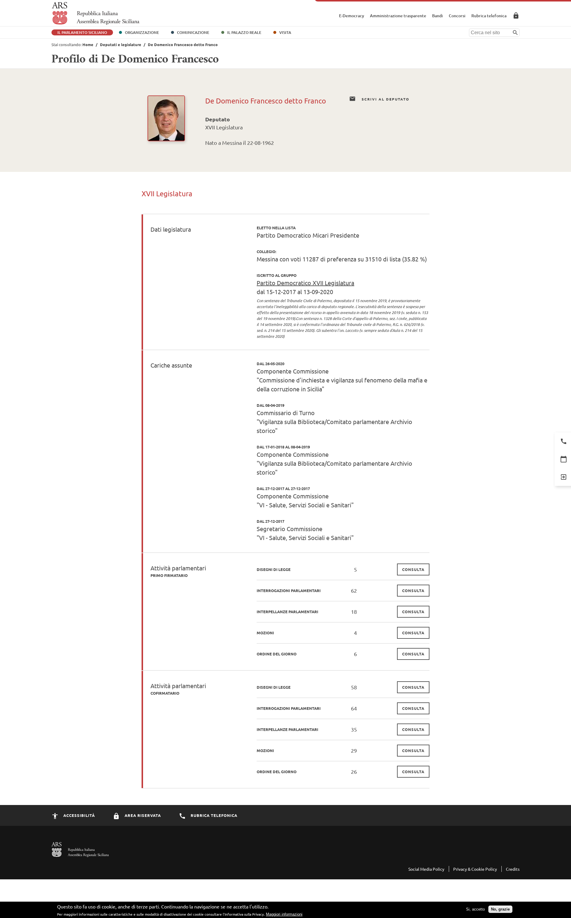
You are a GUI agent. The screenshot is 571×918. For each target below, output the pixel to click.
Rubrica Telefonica (213, 815)
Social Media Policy (426, 869)
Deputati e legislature (120, 44)
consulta (413, 569)
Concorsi (457, 15)
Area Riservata (516, 15)
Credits (513, 869)
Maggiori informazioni (284, 914)
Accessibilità (78, 815)
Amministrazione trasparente (398, 15)
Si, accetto (475, 909)
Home (87, 44)
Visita (285, 32)
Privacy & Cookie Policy (475, 869)
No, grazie (500, 909)
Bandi (437, 15)
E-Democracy (351, 15)
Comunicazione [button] (193, 32)
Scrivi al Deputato (384, 99)
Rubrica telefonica (488, 15)
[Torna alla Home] (95, 13)
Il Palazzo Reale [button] (244, 32)
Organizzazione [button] (142, 32)
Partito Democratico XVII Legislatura (305, 282)
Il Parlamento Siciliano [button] (82, 32)
